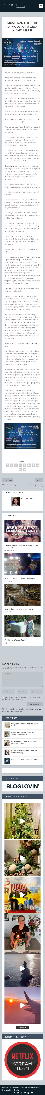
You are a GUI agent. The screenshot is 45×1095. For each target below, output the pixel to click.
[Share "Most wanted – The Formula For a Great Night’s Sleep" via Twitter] (11, 465)
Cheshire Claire (27, 499)
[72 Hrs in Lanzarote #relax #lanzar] (22, 1005)
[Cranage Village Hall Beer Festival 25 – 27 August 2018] (22, 531)
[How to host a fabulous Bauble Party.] (7, 761)
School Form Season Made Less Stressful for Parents (23, 733)
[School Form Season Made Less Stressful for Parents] (7, 734)
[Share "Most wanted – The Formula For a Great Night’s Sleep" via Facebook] (7, 465)
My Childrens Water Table (15, 640)
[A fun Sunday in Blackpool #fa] (22, 895)
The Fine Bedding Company (27, 343)
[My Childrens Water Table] (22, 626)
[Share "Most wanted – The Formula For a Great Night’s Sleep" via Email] (20, 469)
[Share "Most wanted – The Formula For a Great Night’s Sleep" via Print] (24, 469)
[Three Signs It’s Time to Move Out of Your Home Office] (7, 743)
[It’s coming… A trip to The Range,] (22, 858)
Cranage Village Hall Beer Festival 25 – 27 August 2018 (21, 546)
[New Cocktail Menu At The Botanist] (22, 595)
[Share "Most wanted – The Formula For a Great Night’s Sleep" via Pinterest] (24, 465)
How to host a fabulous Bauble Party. (25, 759)
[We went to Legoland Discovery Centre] (22, 564)
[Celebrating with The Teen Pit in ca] (22, 931)
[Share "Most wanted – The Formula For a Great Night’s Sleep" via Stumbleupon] (38, 465)
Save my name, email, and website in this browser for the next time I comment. (21, 698)
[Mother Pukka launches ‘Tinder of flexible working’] (7, 752)
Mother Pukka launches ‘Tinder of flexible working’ (24, 751)
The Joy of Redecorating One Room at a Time (25, 725)
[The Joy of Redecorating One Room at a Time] (7, 725)
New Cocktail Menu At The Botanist (19, 609)
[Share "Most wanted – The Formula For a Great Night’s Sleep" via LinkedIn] (29, 465)
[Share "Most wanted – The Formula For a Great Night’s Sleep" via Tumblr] (20, 465)
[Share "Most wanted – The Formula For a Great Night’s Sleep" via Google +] (16, 465)
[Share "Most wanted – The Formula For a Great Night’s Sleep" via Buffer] (33, 465)
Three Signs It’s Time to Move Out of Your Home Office (25, 742)
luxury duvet (14, 166)
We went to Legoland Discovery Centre (20, 578)
